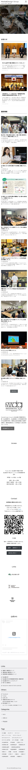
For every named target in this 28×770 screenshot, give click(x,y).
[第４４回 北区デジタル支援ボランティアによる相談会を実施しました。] (14, 309)
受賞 (22, 740)
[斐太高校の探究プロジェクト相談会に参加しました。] (14, 368)
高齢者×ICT (20, 756)
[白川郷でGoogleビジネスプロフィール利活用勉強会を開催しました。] (14, 248)
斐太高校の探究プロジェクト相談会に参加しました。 (13, 379)
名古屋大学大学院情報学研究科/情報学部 (13, 679)
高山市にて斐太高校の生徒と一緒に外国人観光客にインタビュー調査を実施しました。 (14, 135)
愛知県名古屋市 (6, 747)
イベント (17, 733)
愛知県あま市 (22, 744)
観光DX (17, 754)
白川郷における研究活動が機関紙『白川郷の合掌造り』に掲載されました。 (14, 197)
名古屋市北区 (5, 742)
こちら (19, 509)
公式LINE (5, 697)
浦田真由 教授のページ (14, 553)
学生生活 (5, 721)
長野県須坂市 (5, 756)
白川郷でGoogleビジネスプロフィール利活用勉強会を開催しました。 (13, 258)
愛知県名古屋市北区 (16, 747)
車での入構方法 (7, 682)
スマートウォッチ (17, 735)
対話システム (20, 742)
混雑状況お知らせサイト (9, 699)
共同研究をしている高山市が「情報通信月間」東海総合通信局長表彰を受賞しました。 (14, 94)
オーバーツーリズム (7, 735)
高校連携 (13, 756)
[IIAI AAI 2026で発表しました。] (14, 340)
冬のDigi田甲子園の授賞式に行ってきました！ (13, 63)
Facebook (5, 694)
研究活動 (4, 754)
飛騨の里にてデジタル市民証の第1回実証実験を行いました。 (13, 289)
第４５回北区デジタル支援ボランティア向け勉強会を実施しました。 (14, 228)
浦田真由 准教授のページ (9, 672)
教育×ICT (4, 751)
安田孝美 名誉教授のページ (9, 674)
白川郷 (15, 751)
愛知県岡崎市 (14, 749)
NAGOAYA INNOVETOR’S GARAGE (12, 685)
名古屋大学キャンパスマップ (10, 681)
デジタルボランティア (17, 737)
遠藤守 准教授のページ (14, 547)
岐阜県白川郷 (5, 744)
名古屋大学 (5, 677)
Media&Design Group (10, 2)
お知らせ (5, 718)
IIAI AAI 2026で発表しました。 (9, 350)
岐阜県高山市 (14, 744)
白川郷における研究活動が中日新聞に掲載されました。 (14, 166)
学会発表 (13, 742)
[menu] (26, 1)
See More (14, 391)
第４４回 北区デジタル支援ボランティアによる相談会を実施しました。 (13, 320)
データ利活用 (15, 740)
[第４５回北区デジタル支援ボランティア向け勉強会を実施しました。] (14, 217)
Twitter (4, 696)
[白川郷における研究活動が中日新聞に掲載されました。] (14, 156)
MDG (4, 714)
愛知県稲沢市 (22, 749)
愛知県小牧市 (5, 749)
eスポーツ (11, 733)
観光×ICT (23, 754)
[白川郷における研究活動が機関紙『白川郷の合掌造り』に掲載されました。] (14, 186)
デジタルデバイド (6, 737)
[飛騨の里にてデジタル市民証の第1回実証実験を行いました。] (14, 279)
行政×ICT (11, 754)
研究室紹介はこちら (8, 428)
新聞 (10, 751)
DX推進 (4, 733)
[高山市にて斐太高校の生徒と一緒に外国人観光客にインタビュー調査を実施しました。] (14, 125)
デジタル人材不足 (6, 740)
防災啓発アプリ (7, 703)
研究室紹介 (22, 751)
